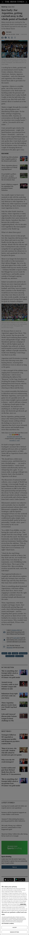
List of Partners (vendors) (8, 923)
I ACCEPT (14, 927)
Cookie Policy (23, 904)
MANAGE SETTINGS (14, 932)
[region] (14, 908)
